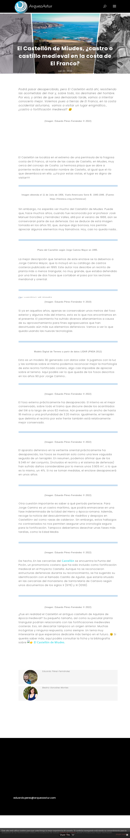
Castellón (68, 561)
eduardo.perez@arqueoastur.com (34, 797)
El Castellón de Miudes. (49, 642)
